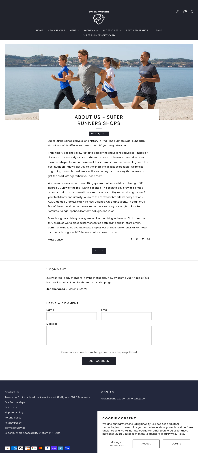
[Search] (191, 11)
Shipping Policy (14, 412)
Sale (159, 30)
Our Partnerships (15, 402)
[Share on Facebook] (131, 239)
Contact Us (12, 392)
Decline (176, 443)
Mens (73, 30)
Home (39, 30)
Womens (89, 30)
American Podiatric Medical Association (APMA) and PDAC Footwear (47, 397)
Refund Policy (13, 417)
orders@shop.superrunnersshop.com (124, 398)
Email (104, 310)
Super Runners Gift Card (99, 35)
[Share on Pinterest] (142, 239)
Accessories (110, 30)
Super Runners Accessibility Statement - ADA (32, 433)
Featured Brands (137, 30)
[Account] (177, 11)
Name (50, 310)
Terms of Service (15, 428)
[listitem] (99, 3)
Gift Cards (11, 407)
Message (52, 324)
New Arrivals (56, 30)
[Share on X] (137, 239)
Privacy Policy (176, 434)
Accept (146, 443)
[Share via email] (148, 239)
